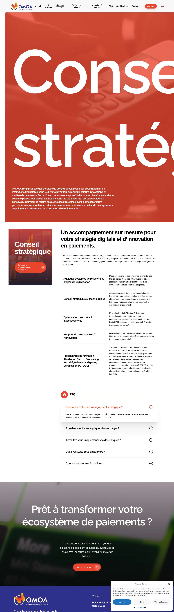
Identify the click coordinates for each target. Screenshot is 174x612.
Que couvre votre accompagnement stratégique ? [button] (94, 407)
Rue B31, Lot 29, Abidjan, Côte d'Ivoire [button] (105, 604)
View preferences (161, 602)
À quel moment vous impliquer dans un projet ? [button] (92, 428)
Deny (142, 602)
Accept (122, 602)
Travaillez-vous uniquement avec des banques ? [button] (93, 440)
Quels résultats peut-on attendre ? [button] (85, 451)
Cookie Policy (140, 607)
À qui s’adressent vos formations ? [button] (85, 463)
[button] (169, 584)
